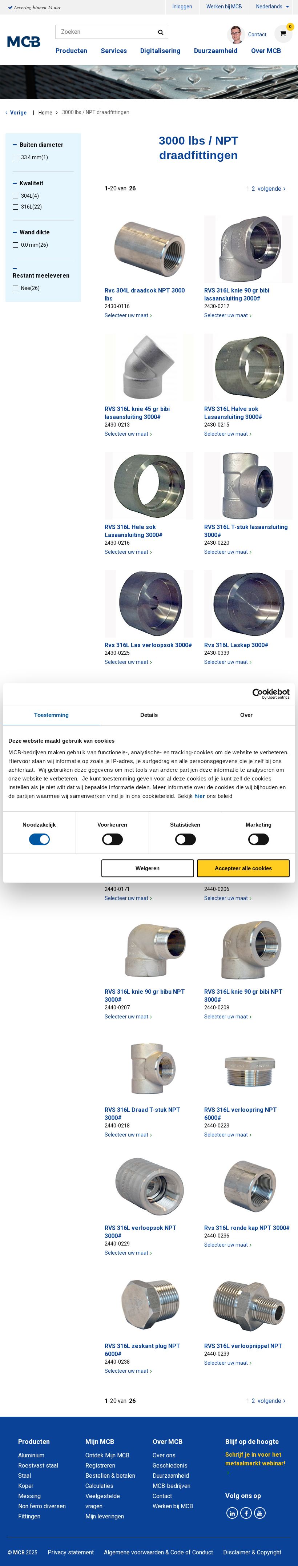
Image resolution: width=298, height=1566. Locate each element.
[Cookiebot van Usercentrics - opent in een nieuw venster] (258, 694)
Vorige (18, 113)
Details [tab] (149, 715)
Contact (162, 1496)
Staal (24, 1475)
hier (199, 796)
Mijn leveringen (104, 1516)
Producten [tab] (34, 1441)
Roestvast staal (38, 1465)
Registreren (100, 1465)
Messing (29, 1496)
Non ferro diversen (42, 1506)
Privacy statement (71, 1552)
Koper (25, 1485)
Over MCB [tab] (167, 1441)
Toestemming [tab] (51, 715)
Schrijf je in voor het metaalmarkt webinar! (255, 1459)
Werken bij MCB (224, 6)
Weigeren (148, 868)
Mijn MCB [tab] (99, 1441)
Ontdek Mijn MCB (107, 1455)
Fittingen (29, 1516)
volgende (272, 188)
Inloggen (182, 6)
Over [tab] (246, 715)
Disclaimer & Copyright (252, 1552)
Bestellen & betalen (110, 1475)
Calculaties (99, 1485)
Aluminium (31, 1455)
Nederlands (269, 6)
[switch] (112, 839)
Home (45, 113)
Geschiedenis (170, 1465)
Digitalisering (160, 51)
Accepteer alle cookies (243, 868)
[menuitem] (182, 7)
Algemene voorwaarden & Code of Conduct (158, 1552)
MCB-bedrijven (171, 1485)
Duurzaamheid (216, 51)
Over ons (164, 1455)
